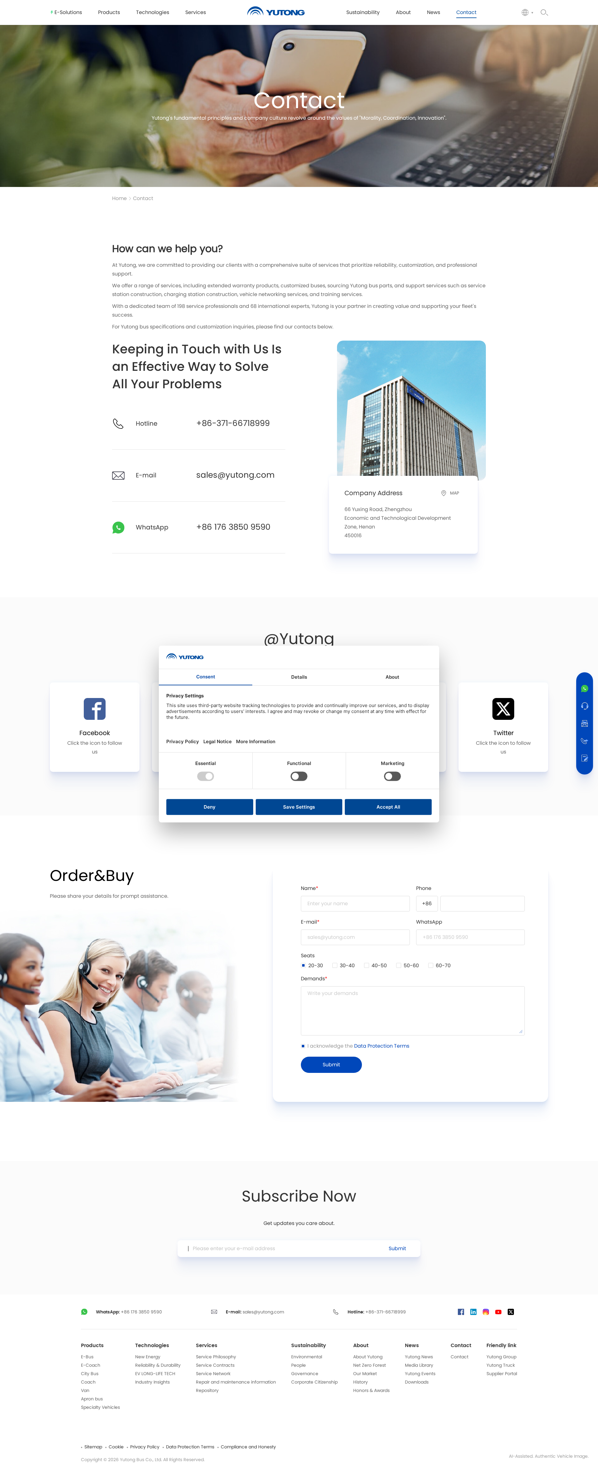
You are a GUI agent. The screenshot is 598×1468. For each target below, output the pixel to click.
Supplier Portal (501, 1374)
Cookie (116, 1447)
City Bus (89, 1374)
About (360, 1345)
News (412, 1345)
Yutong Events (420, 1374)
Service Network (213, 1374)
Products (92, 1345)
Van (85, 1391)
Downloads (417, 1382)
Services (206, 1345)
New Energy (147, 1357)
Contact (143, 198)
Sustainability (308, 1345)
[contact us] (584, 758)
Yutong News (419, 1357)
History (360, 1382)
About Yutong (367, 1357)
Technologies (152, 1345)
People (298, 1365)
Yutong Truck (500, 1365)
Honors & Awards (371, 1391)
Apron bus (92, 1399)
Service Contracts (215, 1365)
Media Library (419, 1365)
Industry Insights (152, 1382)
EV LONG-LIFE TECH (155, 1374)
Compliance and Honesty (248, 1447)
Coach (88, 1382)
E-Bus (87, 1357)
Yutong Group (501, 1357)
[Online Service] (584, 706)
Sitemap (93, 1447)
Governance (304, 1374)
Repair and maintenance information (236, 1382)
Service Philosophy (216, 1357)
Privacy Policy (144, 1447)
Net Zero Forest (369, 1365)
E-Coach (90, 1365)
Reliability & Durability (158, 1365)
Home (119, 198)
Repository (207, 1391)
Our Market (365, 1374)
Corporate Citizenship (314, 1382)
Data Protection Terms (381, 1046)
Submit (397, 1248)
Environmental (306, 1357)
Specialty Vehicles (100, 1407)
